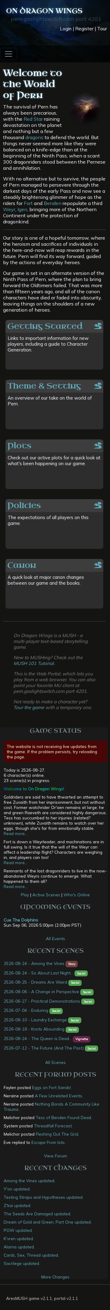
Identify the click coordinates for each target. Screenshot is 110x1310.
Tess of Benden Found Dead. (64, 1117)
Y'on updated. (17, 1188)
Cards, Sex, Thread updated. (31, 1255)
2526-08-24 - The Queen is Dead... (38, 1038)
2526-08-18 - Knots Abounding (34, 1028)
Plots (19, 445)
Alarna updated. (19, 1246)
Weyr (9, 209)
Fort (28, 203)
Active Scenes (46, 894)
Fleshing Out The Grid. (57, 1134)
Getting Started (44, 326)
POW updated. (18, 1230)
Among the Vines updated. (29, 1180)
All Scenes (55, 1062)
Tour (102, 29)
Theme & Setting (44, 386)
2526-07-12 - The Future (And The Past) (44, 1047)
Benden (52, 203)
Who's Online (77, 894)
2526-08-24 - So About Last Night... (38, 972)
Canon (21, 565)
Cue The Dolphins (21, 919)
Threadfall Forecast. (53, 1125)
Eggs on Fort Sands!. (52, 1087)
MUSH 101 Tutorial (33, 663)
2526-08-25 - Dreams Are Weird (35, 982)
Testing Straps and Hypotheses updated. (43, 1197)
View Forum (55, 1155)
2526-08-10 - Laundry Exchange (35, 1019)
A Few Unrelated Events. (59, 1095)
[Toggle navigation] (8, 54)
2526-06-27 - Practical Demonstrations (42, 1001)
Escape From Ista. (48, 1142)
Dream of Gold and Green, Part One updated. (48, 1222)
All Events (55, 938)
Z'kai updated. (17, 1205)
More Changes (55, 1276)
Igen (22, 209)
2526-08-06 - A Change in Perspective (41, 991)
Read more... (16, 833)
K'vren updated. (19, 1238)
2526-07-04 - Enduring (26, 1010)
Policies (24, 505)
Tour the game (28, 707)
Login (66, 29)
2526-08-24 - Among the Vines (34, 963)
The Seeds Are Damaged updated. (37, 1213)
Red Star (33, 119)
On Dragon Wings (44, 10)
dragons (34, 137)
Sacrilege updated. (22, 1263)
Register (84, 29)
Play (25, 894)
